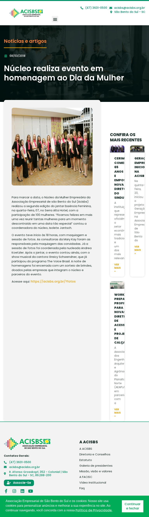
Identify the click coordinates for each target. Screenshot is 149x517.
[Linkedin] (22, 491)
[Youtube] (30, 491)
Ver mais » (117, 268)
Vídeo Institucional (92, 482)
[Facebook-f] (6, 491)
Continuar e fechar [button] (132, 506)
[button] (55, 19)
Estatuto (85, 460)
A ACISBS (85, 448)
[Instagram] (14, 491)
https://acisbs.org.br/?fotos (53, 281)
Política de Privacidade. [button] (93, 510)
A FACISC (85, 477)
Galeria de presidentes (96, 465)
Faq (82, 488)
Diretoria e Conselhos (94, 454)
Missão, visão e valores (95, 471)
